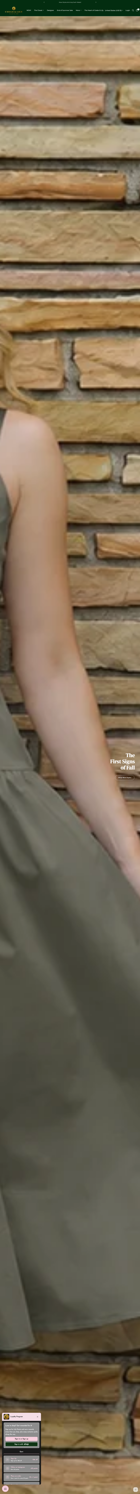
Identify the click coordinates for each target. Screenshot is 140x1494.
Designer (50, 10)
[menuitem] (29, 10)
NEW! (29, 10)
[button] (124, 777)
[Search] (133, 10)
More (78, 10)
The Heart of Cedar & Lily (93, 10)
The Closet (38, 10)
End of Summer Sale (65, 10)
